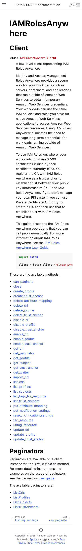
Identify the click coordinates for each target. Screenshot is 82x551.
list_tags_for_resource (29, 396)
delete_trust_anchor (28, 315)
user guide (46, 478)
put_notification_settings (31, 411)
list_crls (18, 382)
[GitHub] (41, 530)
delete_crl (20, 305)
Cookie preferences (53, 542)
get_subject (22, 363)
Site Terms (34, 542)
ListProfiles (21, 497)
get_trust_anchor (25, 368)
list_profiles (22, 387)
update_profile (24, 434)
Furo (62, 539)
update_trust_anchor (28, 439)
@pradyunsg (50, 539)
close (17, 286)
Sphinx (33, 539)
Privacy (22, 542)
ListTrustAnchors (25, 507)
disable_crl (21, 320)
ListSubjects (22, 502)
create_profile (23, 291)
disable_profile (24, 325)
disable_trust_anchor (28, 329)
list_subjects (22, 391)
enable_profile (24, 339)
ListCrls (19, 492)
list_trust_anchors (26, 401)
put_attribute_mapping (30, 406)
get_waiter (21, 372)
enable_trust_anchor (28, 344)
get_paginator (23, 353)
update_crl (21, 430)
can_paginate (23, 282)
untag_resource (25, 425)
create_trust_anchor (28, 296)
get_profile (21, 358)
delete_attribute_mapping (32, 301)
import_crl (21, 377)
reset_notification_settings (33, 415)
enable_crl (20, 334)
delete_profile (23, 310)
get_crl (18, 348)
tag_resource (23, 420)
